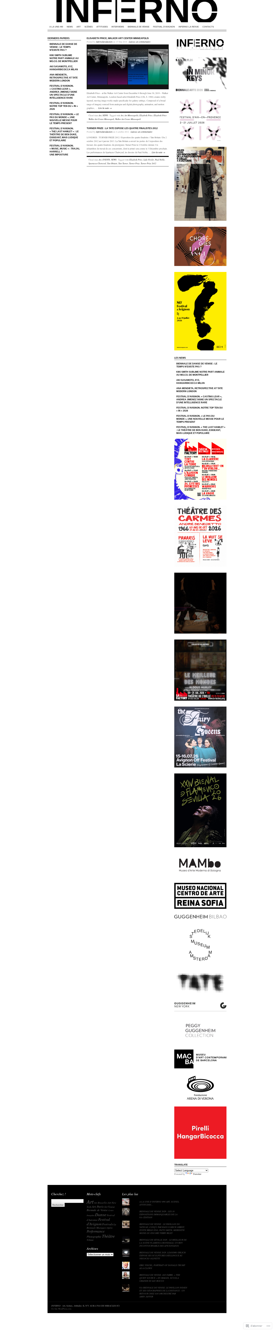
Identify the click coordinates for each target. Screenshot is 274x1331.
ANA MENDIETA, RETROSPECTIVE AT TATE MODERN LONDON (64, 77)
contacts (208, 27)
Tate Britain (112, 163)
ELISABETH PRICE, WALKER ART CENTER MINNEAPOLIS (118, 38)
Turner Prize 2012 (148, 163)
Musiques (101, 1227)
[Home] (137, 11)
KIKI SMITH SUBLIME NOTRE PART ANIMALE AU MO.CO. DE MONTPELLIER (64, 58)
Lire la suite (105, 107)
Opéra (109, 1227)
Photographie (94, 1236)
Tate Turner (123, 163)
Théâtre (108, 1236)
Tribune (90, 1239)
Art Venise (109, 1206)
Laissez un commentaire (139, 41)
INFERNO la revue (189, 27)
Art (78, 27)
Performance (96, 1231)
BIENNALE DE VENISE (138, 27)
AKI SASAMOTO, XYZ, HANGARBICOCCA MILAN (64, 68)
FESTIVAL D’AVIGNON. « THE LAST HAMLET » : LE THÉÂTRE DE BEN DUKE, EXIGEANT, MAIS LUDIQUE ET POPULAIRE (64, 134)
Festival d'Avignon (98, 1221)
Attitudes (102, 27)
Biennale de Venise (97, 1210)
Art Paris (98, 1206)
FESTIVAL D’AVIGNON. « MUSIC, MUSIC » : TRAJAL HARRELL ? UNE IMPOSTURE (65, 150)
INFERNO (56, 1305)
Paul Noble (160, 159)
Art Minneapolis (131, 115)
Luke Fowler (149, 159)
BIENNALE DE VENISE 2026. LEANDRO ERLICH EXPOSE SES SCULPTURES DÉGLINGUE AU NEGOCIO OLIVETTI (162, 1255)
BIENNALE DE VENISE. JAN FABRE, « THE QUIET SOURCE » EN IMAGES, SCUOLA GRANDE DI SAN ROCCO (159, 1277)
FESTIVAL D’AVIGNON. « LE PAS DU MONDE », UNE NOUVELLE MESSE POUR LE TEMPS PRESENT (64, 119)
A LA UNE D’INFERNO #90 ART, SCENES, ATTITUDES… (159, 1203)
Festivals (107, 1224)
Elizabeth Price (145, 115)
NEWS (70, 27)
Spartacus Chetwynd (97, 163)
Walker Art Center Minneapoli (128, 119)
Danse (100, 1214)
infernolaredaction (104, 41)
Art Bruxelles (100, 1202)
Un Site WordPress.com (61, 1308)
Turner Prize (134, 163)
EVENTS (106, 159)
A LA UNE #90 (56, 27)
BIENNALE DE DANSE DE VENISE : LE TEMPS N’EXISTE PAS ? (63, 47)
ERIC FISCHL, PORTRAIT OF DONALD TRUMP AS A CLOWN (162, 1267)
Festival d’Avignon (164, 27)
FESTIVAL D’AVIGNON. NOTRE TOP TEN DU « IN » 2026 (64, 106)
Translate (197, 1173)
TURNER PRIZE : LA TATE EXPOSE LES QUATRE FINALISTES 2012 (122, 128)
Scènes (88, 27)
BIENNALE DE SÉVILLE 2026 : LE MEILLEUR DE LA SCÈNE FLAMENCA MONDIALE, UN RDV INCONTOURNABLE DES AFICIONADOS (163, 1242)
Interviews (117, 27)
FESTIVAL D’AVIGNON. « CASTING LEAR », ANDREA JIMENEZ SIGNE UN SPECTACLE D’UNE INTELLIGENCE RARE (63, 92)
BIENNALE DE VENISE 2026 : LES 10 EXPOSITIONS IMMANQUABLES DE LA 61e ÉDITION (158, 1214)
